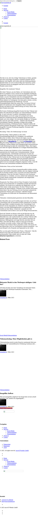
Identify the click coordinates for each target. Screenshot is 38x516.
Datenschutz (7, 444)
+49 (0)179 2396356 (7, 500)
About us (6, 435)
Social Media (3, 335)
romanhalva (12, 141)
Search (19, 1)
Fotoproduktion (11, 434)
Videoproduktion (4, 279)
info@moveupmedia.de (8, 501)
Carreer (6, 437)
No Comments (28, 141)
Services (6, 429)
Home (5, 427)
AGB (5, 447)
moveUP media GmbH (22, 450)
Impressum (7, 446)
